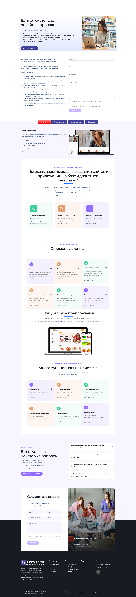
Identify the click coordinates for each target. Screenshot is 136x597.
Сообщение (72, 82)
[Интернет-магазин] (51, 268)
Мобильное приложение (92, 268)
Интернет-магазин (35, 269)
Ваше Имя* (72, 59)
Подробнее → (26, 152)
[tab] (44, 122)
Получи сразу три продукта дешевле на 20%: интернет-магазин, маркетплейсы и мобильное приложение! (68, 322)
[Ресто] (106, 294)
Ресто (86, 295)
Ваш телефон (73, 75)
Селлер (59, 269)
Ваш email (72, 67)
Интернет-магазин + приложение (68, 295)
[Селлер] (78, 268)
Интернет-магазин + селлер (38, 295)
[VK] (98, 572)
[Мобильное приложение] (106, 267)
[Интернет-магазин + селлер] (51, 294)
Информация (72, 564)
